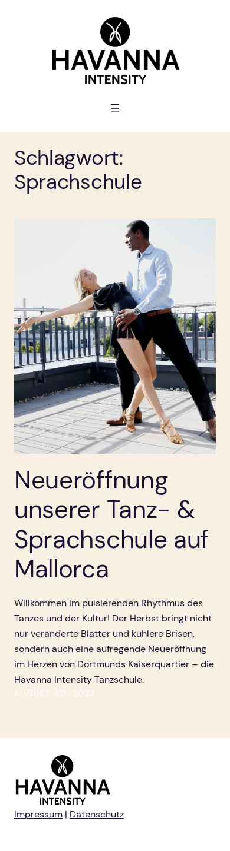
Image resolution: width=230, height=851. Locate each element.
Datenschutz (97, 814)
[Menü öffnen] (115, 108)
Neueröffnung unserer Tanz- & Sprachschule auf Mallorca (111, 525)
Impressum (38, 814)
